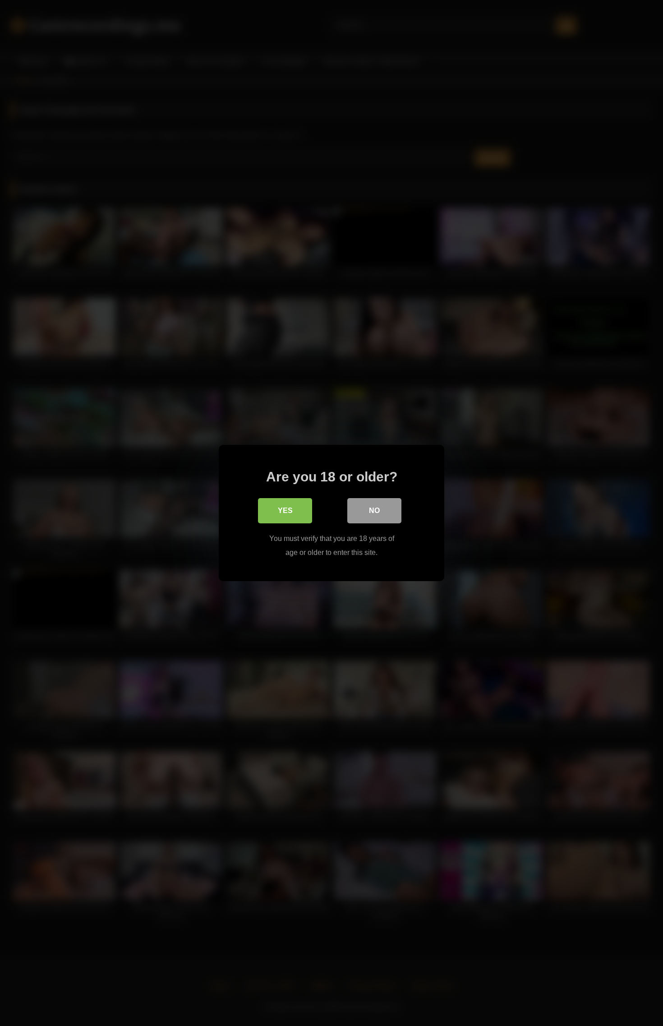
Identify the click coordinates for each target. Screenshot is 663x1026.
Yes (285, 510)
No (374, 510)
